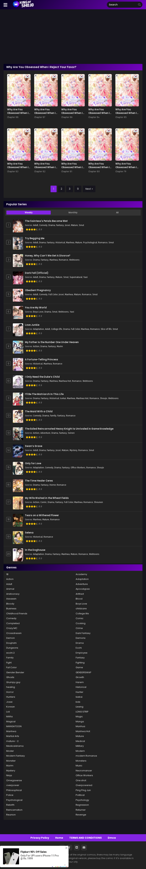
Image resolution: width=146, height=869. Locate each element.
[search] (139, 5)
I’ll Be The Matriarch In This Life (44, 394)
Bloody (10, 603)
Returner (81, 810)
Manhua (80, 726)
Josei (67, 225)
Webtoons (74, 260)
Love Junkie (32, 325)
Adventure (45, 433)
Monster (11, 760)
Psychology (82, 800)
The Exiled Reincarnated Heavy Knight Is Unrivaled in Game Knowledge (69, 428)
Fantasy (60, 225)
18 (7, 574)
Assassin (11, 598)
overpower (12, 785)
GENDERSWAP (83, 672)
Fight (9, 662)
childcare (81, 608)
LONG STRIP (82, 711)
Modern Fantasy (15, 755)
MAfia (9, 716)
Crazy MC (11, 628)
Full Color (53, 294)
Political (80, 795)
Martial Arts (12, 736)
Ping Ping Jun (83, 790)
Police (9, 795)
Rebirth (10, 805)
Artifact (80, 594)
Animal (10, 589)
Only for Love (33, 463)
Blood (79, 598)
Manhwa (70, 242)
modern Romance (86, 755)
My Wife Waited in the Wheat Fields (47, 498)
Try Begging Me (34, 238)
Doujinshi (11, 643)
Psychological (90, 242)
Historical (60, 242)
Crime (79, 628)
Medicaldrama (15, 746)
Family (53, 415)
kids (78, 702)
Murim (60, 346)
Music (79, 765)
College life (56, 329)
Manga (80, 721)
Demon (10, 638)
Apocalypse (83, 589)
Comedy (43, 225)
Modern (80, 751)
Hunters (10, 697)
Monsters (81, 760)
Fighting (80, 662)
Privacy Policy (39, 838)
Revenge (81, 814)
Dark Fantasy (83, 633)
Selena (29, 532)
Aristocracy (12, 594)
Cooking (80, 623)
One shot (81, 780)
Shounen (98, 502)
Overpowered (84, 785)
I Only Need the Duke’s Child (42, 377)
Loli (8, 711)
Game (79, 667)
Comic (43, 502)
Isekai (63, 398)
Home (59, 838)
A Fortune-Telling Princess (41, 359)
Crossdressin (14, 633)
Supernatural (76, 277)
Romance (103, 242)
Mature (74, 225)
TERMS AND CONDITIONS (85, 838)
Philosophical (14, 790)
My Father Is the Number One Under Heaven (52, 342)
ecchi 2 (10, 652)
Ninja (9, 775)
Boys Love (38, 312)
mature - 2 (12, 741)
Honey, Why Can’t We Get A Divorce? (47, 255)
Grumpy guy (13, 682)
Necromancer (84, 770)
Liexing (79, 706)
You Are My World (36, 307)
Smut (81, 225)
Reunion (11, 814)
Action (36, 346)
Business (11, 608)
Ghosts (10, 677)
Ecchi (79, 647)
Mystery (73, 450)
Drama (51, 225)
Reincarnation (14, 810)
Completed (13, 623)
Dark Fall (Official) (36, 273)
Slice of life (106, 329)
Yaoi (85, 277)
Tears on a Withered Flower (42, 515)
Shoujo (103, 398)
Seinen (71, 433)
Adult (35, 225)
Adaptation (38, 329)
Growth (80, 677)
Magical (10, 721)
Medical (80, 741)
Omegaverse (14, 780)
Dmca (112, 838)
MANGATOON (14, 726)
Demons (80, 638)
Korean (10, 706)
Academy (81, 574)
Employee (81, 652)
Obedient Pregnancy (38, 290)
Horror (52, 485)
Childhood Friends (16, 613)
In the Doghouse (35, 550)
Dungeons (12, 647)
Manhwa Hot (65, 381)
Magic (79, 716)
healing (10, 687)
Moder (10, 751)
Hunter (79, 692)
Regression (82, 805)
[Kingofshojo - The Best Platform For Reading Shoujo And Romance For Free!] (23, 7)
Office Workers (78, 467)
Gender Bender (15, 672)
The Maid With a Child (39, 411)
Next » (89, 189)
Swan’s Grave (33, 446)
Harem (80, 682)
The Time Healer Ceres (39, 480)
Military (80, 746)
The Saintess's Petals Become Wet (46, 221)
